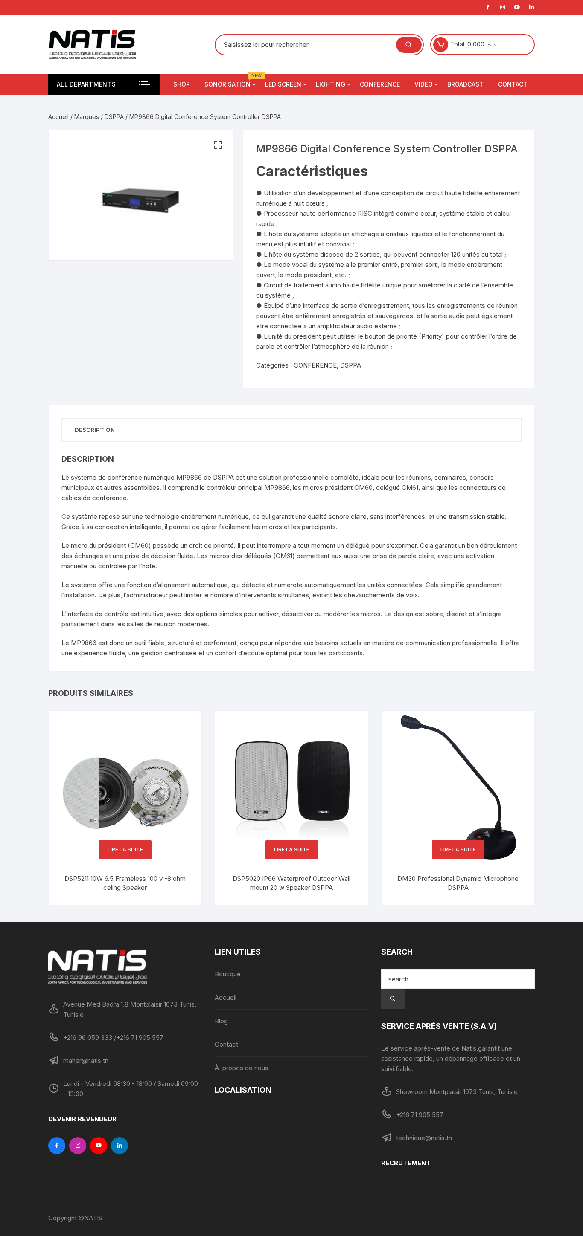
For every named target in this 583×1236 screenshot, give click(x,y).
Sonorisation (230, 81)
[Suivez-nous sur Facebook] (56, 1145)
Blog (221, 1021)
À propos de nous (241, 1068)
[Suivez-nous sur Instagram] (77, 1145)
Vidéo (423, 84)
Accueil (58, 116)
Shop (181, 84)
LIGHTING (330, 84)
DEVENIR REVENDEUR (82, 1119)
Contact (226, 1044)
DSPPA (114, 116)
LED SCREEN (283, 84)
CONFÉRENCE (380, 84)
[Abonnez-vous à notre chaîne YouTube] (98, 1145)
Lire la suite (125, 849)
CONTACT (513, 84)
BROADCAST (465, 84)
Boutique (228, 974)
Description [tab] (95, 429)
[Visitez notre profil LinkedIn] (119, 1145)
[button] (217, 145)
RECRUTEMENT (406, 1163)
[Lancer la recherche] (393, 999)
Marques (86, 116)
